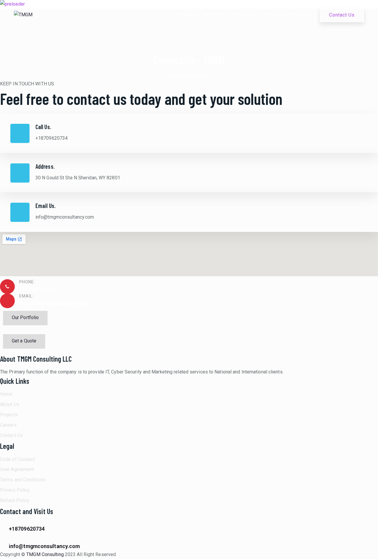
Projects (273, 15)
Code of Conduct (17, 459)
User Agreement (17, 469)
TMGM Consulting (45, 554)
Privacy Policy (15, 490)
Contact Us (342, 15)
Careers (300, 15)
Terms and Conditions (22, 479)
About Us (215, 15)
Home (188, 15)
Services (244, 15)
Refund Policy (14, 500)
